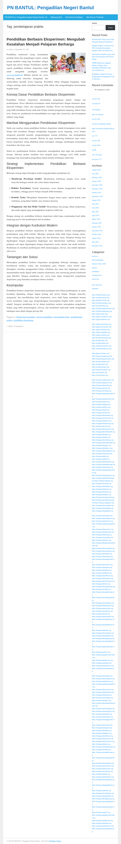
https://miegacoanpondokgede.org (103, 451)
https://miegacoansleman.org (101, 492)
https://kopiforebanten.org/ (101, 295)
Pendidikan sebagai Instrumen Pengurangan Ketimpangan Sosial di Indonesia (103, 76)
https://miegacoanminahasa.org (102, 486)
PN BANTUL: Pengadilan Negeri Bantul (50, 7)
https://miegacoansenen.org (101, 426)
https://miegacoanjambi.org (104, 481)
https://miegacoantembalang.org (102, 508)
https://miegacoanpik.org (100, 456)
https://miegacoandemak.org (101, 630)
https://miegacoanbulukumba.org (103, 532)
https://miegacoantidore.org (101, 407)
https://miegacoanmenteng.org (102, 453)
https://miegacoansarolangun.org (103, 633)
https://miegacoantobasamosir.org (103, 581)
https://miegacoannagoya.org (101, 494)
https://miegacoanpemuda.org (102, 385)
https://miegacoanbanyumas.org (102, 529)
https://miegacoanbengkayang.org (103, 638)
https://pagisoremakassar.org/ (102, 316)
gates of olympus (98, 114)
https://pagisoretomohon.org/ (101, 327)
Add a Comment (15, 326)
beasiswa (95, 256)
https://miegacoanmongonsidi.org (103, 497)
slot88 (94, 150)
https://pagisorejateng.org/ (101, 335)
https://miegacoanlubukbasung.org (103, 464)
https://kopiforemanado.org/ (101, 369)
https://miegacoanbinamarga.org (102, 423)
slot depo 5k (96, 103)
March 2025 (96, 219)
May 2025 (95, 211)
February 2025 (97, 223)
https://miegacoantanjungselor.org (103, 475)
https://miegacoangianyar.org (101, 489)
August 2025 (96, 200)
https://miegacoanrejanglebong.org (103, 586)
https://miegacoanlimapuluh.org (102, 635)
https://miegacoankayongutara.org (103, 518)
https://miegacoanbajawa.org (101, 540)
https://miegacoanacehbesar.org (102, 575)
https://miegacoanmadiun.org (101, 663)
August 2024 (96, 238)
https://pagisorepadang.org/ (101, 332)
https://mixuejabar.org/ (99, 372)
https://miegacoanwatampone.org (103, 603)
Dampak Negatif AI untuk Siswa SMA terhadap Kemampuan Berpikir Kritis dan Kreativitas (103, 48)
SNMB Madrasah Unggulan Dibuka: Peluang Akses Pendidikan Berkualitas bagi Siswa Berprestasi (101, 66)
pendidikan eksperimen (23, 320)
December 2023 (97, 246)
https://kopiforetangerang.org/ (102, 311)
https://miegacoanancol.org (101, 652)
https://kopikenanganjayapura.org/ (103, 308)
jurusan (94, 267)
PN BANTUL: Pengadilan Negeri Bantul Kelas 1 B (26, 17)
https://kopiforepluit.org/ (100, 343)
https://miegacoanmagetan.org (102, 567)
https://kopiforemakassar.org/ (102, 348)
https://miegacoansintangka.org (102, 537)
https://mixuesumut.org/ (100, 375)
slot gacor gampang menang (101, 124)
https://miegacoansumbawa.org (102, 611)
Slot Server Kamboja (74, 17)
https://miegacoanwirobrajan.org (103, 505)
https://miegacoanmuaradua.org (102, 467)
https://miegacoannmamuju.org (102, 556)
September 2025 (97, 196)
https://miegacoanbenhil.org (101, 434)
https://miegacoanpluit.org (101, 459)
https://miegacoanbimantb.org (102, 554)
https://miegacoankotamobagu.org (103, 548)
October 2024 (96, 234)
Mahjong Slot (56, 17)
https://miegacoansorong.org (101, 483)
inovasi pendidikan (44, 316)
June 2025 (95, 208)
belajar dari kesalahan (25, 316)
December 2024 (97, 230)
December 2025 (97, 185)
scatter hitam (96, 145)
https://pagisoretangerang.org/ (102, 356)
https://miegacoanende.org (101, 401)
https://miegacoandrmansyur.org (103, 665)
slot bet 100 (96, 140)
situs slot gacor (97, 154)
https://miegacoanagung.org (101, 404)
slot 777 (94, 136)
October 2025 (96, 192)
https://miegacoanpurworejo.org (102, 608)
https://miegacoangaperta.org (104, 502)
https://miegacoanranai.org (101, 412)
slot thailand (96, 109)
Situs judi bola (97, 285)
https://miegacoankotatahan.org (102, 415)
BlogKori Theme (55, 841)
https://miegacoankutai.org (101, 614)
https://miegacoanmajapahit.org (102, 511)
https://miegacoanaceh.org (100, 410)
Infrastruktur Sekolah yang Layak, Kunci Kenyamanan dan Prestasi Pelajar (103, 56)
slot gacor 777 (97, 159)
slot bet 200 (96, 99)
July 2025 (95, 204)
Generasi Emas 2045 (99, 264)
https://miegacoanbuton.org (101, 584)
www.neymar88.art (15, 74)
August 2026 (96, 170)
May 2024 (95, 242)
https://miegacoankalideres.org (102, 448)
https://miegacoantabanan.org (102, 573)
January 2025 (96, 227)
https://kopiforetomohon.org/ (101, 346)
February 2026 (97, 177)
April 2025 (95, 215)
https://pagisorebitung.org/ (101, 329)
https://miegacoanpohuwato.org (102, 521)
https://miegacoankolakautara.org (103, 461)
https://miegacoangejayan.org (102, 382)
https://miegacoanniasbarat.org (102, 564)
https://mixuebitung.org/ (100, 306)
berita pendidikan (98, 260)
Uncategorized (97, 275)
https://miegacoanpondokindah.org (103, 442)
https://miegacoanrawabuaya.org (103, 440)
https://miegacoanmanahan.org (102, 515)
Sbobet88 (95, 288)
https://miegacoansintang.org (101, 391)
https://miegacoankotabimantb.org (103, 432)
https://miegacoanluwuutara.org (102, 578)
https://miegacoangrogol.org (101, 445)
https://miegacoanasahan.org (101, 589)
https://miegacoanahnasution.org (103, 380)
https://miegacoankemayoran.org (103, 429)
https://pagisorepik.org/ (100, 314)
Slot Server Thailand (95, 17)
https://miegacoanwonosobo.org (102, 418)
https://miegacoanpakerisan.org (102, 660)
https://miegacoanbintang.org (101, 534)
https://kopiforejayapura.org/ (101, 303)
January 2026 (96, 181)
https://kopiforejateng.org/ (100, 297)
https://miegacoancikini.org (101, 437)
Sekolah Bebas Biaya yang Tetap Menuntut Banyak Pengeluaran (103, 40)
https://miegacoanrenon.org (101, 388)
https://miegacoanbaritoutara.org (103, 605)
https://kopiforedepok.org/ (100, 361)
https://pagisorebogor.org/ (100, 353)
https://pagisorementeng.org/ (101, 324)
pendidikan (95, 271)
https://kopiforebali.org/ (100, 364)
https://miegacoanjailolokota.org (103, 616)
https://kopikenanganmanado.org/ (103, 359)
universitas (95, 279)
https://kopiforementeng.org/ (101, 337)
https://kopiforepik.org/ (100, 340)
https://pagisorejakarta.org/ (101, 319)
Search (94, 23)
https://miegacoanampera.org (101, 421)
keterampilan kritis (62, 316)
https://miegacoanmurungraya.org (103, 551)
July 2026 (95, 173)
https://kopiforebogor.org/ (100, 367)
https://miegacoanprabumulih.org (103, 399)
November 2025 (97, 189)
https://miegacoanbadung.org (101, 570)
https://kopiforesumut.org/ (101, 300)
